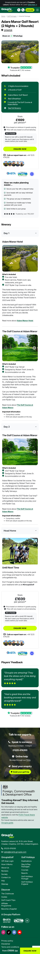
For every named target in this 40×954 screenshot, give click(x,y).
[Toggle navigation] (37, 10)
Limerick (8, 30)
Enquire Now (20, 149)
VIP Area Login (7, 861)
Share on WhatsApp (12, 36)
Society (4, 874)
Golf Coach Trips (8, 900)
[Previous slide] (5, 52)
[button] (23, 10)
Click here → (32, 5)
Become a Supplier (9, 909)
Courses (24, 870)
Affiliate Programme (6, 904)
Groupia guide (7, 823)
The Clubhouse (7, 893)
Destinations (26, 861)
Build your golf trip (21, 772)
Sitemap (4, 884)
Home (3, 16)
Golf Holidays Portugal (27, 877)
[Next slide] (35, 52)
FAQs (28, 760)
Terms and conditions (10, 947)
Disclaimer (5, 944)
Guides (4, 897)
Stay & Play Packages (26, 865)
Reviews (4, 871)
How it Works (6, 864)
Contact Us (6, 877)
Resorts (24, 873)
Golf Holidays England (27, 883)
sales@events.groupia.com (15, 852)
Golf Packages (11, 16)
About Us (5, 868)
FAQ (3, 881)
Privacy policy (7, 941)
